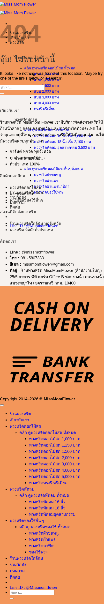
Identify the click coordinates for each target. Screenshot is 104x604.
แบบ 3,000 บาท (46, 97)
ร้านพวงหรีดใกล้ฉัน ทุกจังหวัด (35, 223)
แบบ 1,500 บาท (46, 85)
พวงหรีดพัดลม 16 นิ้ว (47, 502)
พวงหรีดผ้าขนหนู (47, 175)
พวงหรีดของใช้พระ (49, 192)
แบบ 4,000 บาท (46, 103)
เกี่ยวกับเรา (19, 420)
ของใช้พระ (38, 552)
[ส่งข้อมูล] (2, 93)
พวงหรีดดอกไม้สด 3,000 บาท (54, 464)
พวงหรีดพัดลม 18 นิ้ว (47, 508)
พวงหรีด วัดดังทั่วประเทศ (31, 230)
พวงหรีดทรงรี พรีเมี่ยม (48, 483)
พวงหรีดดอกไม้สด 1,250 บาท (54, 445)
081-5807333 (32, 258)
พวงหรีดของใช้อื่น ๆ (27, 520)
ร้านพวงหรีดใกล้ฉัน (26, 558)
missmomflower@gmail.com (48, 264)
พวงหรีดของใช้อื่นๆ (26, 200)
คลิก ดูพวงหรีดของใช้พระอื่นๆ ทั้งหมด (53, 169)
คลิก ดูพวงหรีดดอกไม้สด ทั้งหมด (49, 68)
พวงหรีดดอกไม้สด (25, 187)
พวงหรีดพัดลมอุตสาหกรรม (52, 514)
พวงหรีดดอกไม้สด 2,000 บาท (54, 457)
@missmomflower (38, 252)
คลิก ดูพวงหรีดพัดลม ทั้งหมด (44, 495)
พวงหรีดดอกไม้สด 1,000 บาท (54, 439)
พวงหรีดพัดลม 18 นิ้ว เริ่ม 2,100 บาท (62, 142)
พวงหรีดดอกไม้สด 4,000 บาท (54, 470)
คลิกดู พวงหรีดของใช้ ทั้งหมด (44, 527)
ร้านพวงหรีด (20, 413)
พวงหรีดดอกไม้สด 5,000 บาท (54, 476)
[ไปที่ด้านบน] (2, 405)
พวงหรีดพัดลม (22, 194)
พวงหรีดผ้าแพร (46, 181)
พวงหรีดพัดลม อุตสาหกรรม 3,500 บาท (64, 147)
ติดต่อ (15, 207)
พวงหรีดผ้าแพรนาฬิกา (51, 186)
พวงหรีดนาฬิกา (42, 546)
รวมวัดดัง (18, 564)
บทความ (17, 571)
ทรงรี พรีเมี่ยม (44, 109)
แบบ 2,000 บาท (46, 91)
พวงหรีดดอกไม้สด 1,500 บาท (54, 451)
